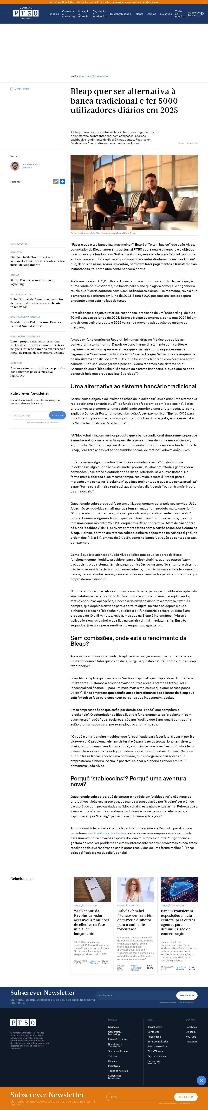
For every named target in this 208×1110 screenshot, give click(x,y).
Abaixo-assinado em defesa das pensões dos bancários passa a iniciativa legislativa (37, 372)
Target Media (155, 1026)
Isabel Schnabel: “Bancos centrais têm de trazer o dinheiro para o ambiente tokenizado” (36, 303)
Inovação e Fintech (96, 76)
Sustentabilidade (120, 13)
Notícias (76, 76)
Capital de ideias (157, 1056)
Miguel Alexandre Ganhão (136, 967)
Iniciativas (165, 13)
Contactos (153, 1031)
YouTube (191, 1036)
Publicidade (154, 1036)
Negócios (53, 13)
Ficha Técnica (155, 1051)
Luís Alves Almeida (31, 164)
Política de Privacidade (185, 1103)
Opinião (151, 13)
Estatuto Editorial (158, 1041)
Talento (138, 13)
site (126, 413)
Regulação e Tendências (25, 317)
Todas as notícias (118, 1070)
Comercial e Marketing (115, 1033)
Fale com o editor (157, 1046)
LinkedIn (191, 1031)
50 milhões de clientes (109, 833)
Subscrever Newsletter (195, 14)
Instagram (192, 1041)
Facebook (191, 1026)
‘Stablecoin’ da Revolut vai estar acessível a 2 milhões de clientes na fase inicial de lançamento (37, 261)
